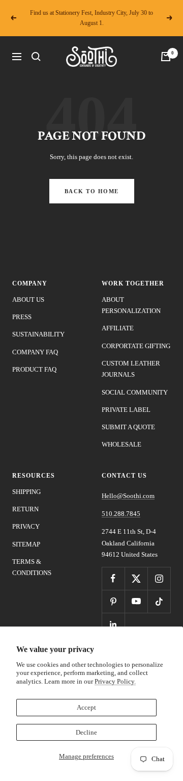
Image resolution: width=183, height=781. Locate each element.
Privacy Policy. (115, 681)
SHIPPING (26, 492)
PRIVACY (26, 526)
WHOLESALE (121, 444)
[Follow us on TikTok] (158, 601)
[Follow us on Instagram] (158, 578)
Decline (86, 732)
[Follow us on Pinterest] (113, 601)
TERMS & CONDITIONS (31, 567)
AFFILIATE (118, 328)
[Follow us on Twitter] (136, 578)
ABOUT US (28, 299)
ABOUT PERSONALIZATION (131, 305)
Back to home (92, 191)
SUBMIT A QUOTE (128, 427)
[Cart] (166, 56)
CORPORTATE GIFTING (136, 346)
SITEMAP (26, 544)
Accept (86, 707)
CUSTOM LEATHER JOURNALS (131, 368)
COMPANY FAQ (35, 352)
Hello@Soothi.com (128, 496)
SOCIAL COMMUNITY (135, 392)
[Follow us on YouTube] (136, 601)
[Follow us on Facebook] (113, 578)
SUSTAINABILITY (38, 334)
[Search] (36, 56)
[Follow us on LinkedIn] (113, 624)
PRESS (22, 317)
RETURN (25, 509)
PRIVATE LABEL (126, 409)
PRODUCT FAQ (34, 369)
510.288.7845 (121, 513)
